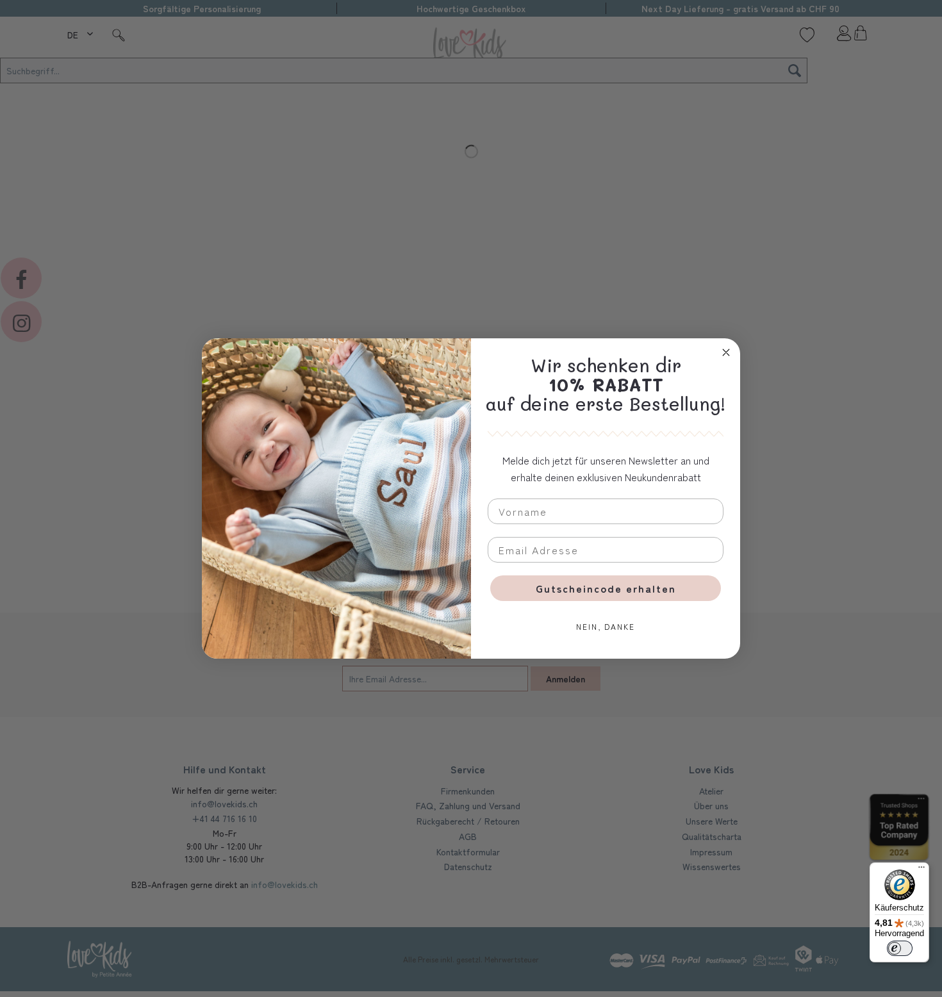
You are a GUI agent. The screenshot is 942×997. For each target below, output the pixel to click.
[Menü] (921, 870)
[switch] (900, 948)
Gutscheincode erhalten (606, 588)
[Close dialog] (726, 352)
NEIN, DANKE (605, 626)
